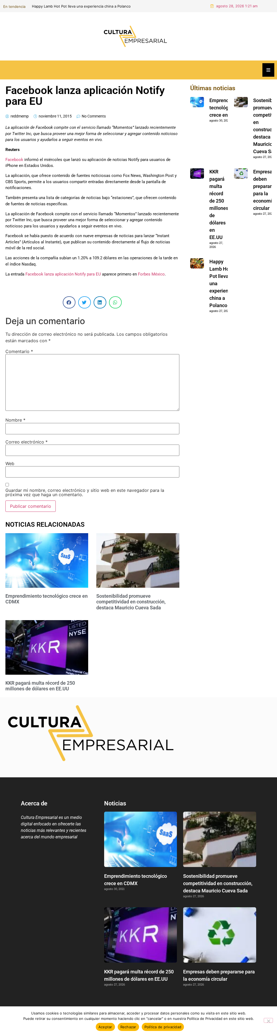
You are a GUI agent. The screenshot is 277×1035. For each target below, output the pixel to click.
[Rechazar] (268, 1020)
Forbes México (151, 274)
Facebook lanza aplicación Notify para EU (63, 274)
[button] (69, 302)
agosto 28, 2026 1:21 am (237, 6)
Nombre (15, 420)
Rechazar (128, 1027)
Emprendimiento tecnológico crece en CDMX (227, 108)
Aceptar (105, 1027)
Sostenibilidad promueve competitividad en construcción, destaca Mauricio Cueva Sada (177, 6)
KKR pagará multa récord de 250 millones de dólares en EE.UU (40, 686)
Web (9, 463)
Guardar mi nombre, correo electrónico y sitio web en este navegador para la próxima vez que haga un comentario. (84, 492)
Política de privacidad (163, 1027)
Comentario (19, 351)
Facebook (14, 159)
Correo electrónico (26, 442)
